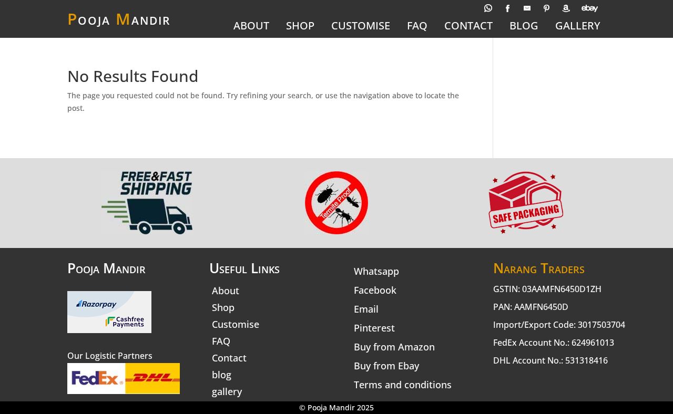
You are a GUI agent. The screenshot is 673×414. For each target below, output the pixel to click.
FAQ (417, 26)
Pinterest (374, 328)
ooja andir (118, 18)
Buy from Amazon (394, 346)
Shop (300, 26)
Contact (468, 26)
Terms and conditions (403, 384)
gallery (577, 26)
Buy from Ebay (386, 365)
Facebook (375, 290)
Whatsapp (376, 271)
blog (523, 26)
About (251, 26)
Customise (360, 26)
